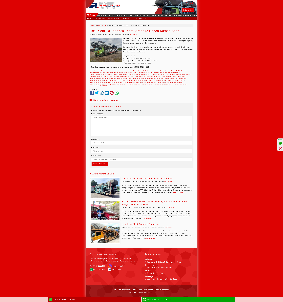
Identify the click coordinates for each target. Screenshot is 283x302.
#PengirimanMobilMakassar (98, 82)
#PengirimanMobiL (139, 80)
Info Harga (142, 18)
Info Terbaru (102, 25)
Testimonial (126, 18)
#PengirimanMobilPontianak (132, 82)
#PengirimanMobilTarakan (98, 84)
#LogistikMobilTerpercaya (112, 80)
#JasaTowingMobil (151, 76)
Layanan (110, 18)
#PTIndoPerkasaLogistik (133, 84)
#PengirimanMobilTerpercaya (116, 84)
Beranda (90, 18)
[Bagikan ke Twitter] (97, 94)
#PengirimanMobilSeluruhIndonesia (153, 82)
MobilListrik (103, 86)
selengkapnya (178, 192)
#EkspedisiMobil (131, 71)
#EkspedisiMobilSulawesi (97, 72)
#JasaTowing (94, 76)
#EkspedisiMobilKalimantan (178, 71)
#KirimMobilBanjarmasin (124, 78)
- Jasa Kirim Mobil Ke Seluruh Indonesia (141, 290)
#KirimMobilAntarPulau (108, 78)
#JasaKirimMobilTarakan (130, 74)
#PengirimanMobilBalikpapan (155, 80)
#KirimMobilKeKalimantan (153, 78)
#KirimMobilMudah (181, 78)
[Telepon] (280, 148)
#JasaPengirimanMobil (183, 74)
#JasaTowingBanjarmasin (122, 76)
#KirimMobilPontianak (96, 80)
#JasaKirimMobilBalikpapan (171, 72)
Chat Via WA (159, 299)
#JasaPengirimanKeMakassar (148, 74)
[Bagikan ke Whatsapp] (116, 94)
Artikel (135, 18)
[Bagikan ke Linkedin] (106, 94)
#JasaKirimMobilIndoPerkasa (99, 74)
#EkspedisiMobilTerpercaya (114, 72)
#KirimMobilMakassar (168, 78)
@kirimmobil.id (117, 266)
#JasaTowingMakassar (138, 76)
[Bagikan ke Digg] (101, 94)
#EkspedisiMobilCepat (162, 71)
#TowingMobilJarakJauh (161, 84)
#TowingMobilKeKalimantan (177, 84)
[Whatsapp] (280, 143)
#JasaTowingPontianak (165, 76)
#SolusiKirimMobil (147, 84)
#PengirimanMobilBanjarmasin (174, 80)
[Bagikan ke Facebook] (92, 94)
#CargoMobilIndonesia (100, 71)
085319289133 (100, 266)
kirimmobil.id (116, 269)
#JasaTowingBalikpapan (105, 76)
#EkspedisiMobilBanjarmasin (146, 71)
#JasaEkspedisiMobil (156, 72)
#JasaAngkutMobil (143, 72)
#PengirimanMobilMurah (115, 82)
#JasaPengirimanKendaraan (167, 74)
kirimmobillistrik (94, 86)
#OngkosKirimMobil (127, 80)
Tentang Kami (100, 18)
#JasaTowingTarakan (179, 76)
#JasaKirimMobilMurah (115, 74)
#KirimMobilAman (95, 78)
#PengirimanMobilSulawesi (173, 82)
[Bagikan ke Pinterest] (111, 94)
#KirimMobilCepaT (138, 78)
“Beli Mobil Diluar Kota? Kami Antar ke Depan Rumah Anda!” (136, 31)
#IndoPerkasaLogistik (130, 72)
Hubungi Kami (188, 10)
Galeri (118, 18)
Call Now (64, 299)
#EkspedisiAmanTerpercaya (116, 71)
